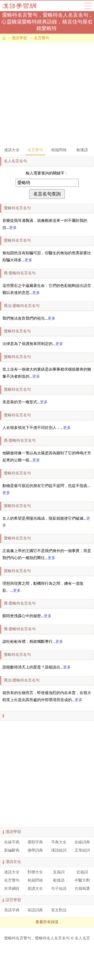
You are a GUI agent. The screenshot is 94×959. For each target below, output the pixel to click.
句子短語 (59, 889)
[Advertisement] (47, 94)
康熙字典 (35, 842)
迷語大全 (12, 150)
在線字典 (12, 842)
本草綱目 (12, 889)
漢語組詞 (59, 851)
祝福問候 (59, 150)
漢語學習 (19, 38)
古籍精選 (82, 889)
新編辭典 (12, 851)
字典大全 (59, 842)
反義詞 (59, 872)
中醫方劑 (82, 881)
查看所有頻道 (47, 922)
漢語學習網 (24, 5)
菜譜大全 (35, 889)
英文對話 (59, 910)
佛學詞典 (35, 851)
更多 (13, 228)
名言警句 (41, 38)
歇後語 (82, 150)
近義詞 (82, 872)
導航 (88, 5)
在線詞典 (82, 842)
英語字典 (12, 910)
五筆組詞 (82, 851)
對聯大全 (35, 872)
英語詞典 (35, 910)
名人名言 (82, 938)
